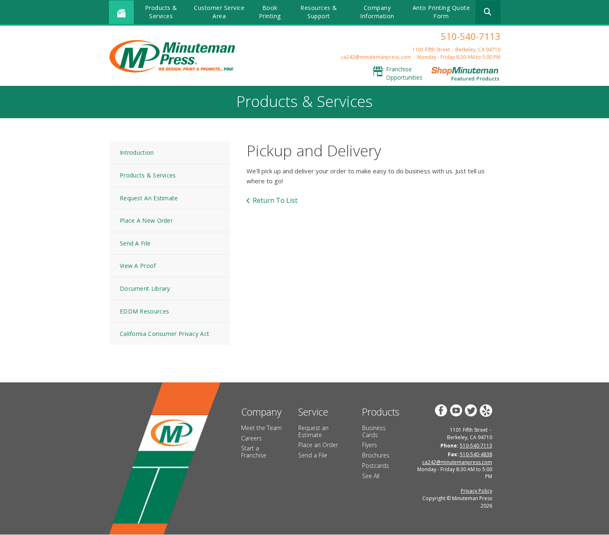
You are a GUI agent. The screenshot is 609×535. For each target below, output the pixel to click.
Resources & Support (318, 12)
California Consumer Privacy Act (164, 334)
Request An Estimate (149, 198)
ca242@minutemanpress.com (376, 57)
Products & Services (161, 12)
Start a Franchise (253, 451)
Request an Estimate (313, 431)
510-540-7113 (470, 36)
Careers (251, 438)
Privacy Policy (476, 490)
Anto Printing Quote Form (441, 12)
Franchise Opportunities (404, 73)
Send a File (312, 455)
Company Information (377, 12)
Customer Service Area (219, 12)
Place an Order (318, 445)
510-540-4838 (476, 454)
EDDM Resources (144, 311)
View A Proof (138, 266)
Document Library (145, 288)
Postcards (375, 465)
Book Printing (270, 12)
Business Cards (374, 431)
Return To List (275, 200)
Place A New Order (146, 220)
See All (370, 476)
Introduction (137, 152)
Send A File (135, 243)
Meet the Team (261, 428)
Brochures (375, 455)
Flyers (369, 445)
